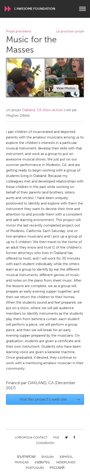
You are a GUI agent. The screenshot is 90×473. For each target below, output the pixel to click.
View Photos (65, 88)
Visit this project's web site (50, 399)
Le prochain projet (70, 31)
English (48, 456)
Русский (57, 467)
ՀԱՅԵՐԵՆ (42, 462)
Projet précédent (18, 31)
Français (21, 462)
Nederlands (65, 462)
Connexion (45, 443)
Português (35, 467)
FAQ (56, 437)
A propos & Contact (31, 437)
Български (26, 456)
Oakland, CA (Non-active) (42, 110)
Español (66, 456)
